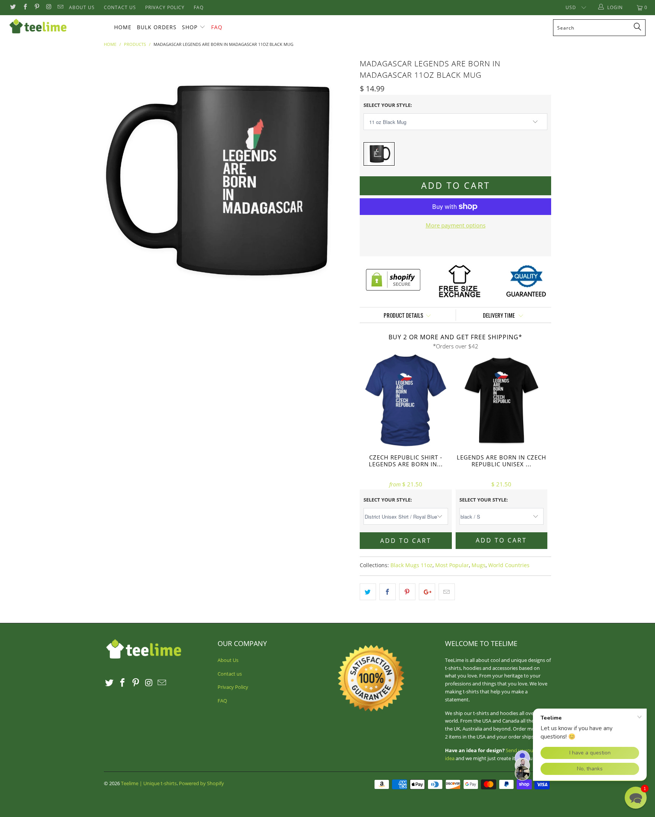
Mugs (479, 565)
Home (123, 27)
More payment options (456, 225)
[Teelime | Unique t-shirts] (56, 26)
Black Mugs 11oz (411, 565)
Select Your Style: (388, 105)
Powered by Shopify (201, 783)
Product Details (403, 315)
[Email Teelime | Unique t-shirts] (60, 7)
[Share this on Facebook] (387, 591)
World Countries (509, 565)
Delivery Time (499, 315)
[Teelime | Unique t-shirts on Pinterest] (36, 7)
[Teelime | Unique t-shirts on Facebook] (24, 7)
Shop (189, 27)
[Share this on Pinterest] (407, 591)
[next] (339, 180)
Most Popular (452, 565)
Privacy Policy (165, 7)
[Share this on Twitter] (368, 591)
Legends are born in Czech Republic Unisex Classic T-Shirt (502, 400)
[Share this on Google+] (427, 591)
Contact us (120, 7)
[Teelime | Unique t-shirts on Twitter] (12, 7)
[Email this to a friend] (447, 591)
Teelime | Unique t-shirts (149, 783)
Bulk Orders (157, 27)
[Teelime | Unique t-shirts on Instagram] (48, 7)
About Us (82, 7)
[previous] (117, 180)
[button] (636, 798)
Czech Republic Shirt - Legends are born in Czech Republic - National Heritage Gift (406, 400)
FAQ (199, 7)
